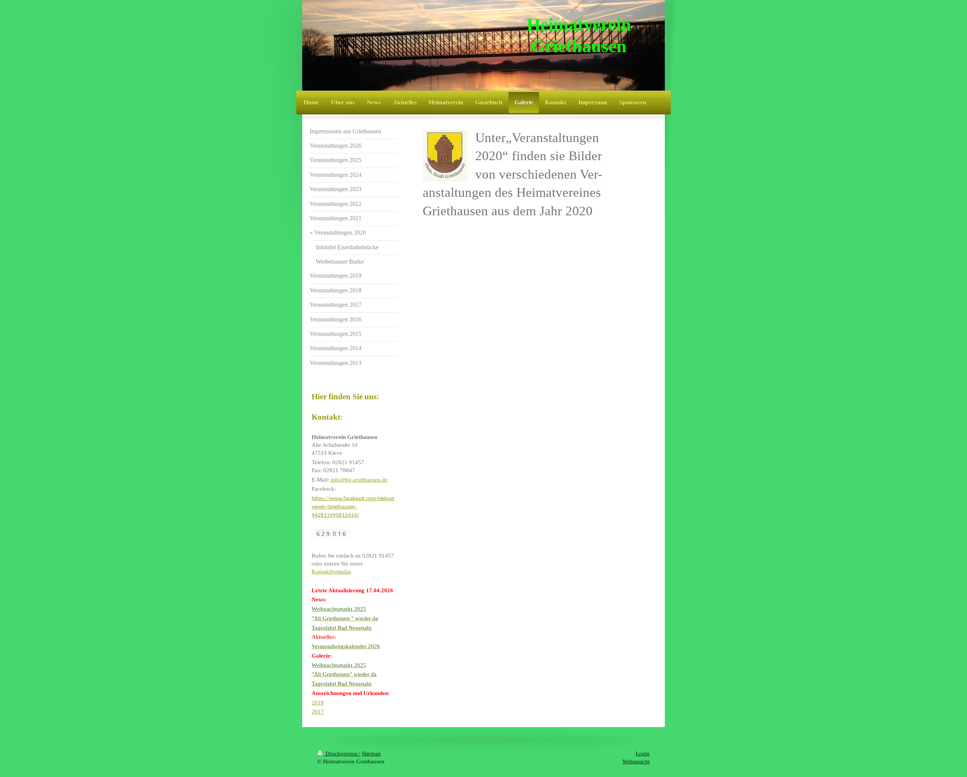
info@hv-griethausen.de (359, 480)
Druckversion (341, 754)
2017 (318, 712)
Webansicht (636, 761)
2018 (318, 703)
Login (643, 754)
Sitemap (371, 754)
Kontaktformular (331, 571)
